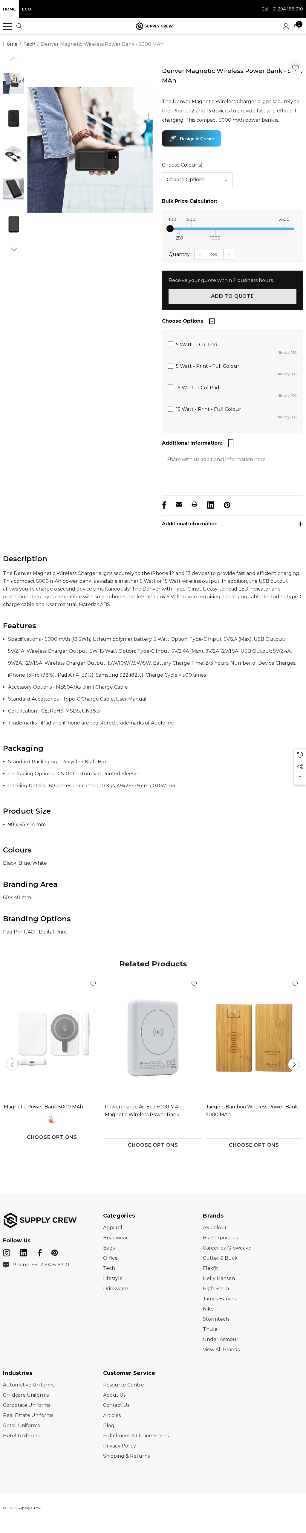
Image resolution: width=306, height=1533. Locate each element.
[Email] (179, 504)
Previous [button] (12, 1064)
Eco (26, 9)
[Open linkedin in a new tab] (24, 1251)
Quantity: (180, 254)
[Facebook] (163, 504)
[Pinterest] (227, 504)
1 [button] (148, 1163)
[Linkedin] (210, 504)
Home (9, 9)
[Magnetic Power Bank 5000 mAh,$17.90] (52, 1038)
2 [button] (158, 1163)
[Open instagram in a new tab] (6, 1251)
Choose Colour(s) (182, 165)
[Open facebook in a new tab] (39, 1251)
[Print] (195, 504)
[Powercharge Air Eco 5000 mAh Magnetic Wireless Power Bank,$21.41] (153, 1038)
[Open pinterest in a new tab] (54, 1251)
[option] (90, 150)
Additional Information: (192, 443)
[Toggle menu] (7, 26)
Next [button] (294, 1064)
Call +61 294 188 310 (282, 9)
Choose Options (52, 1137)
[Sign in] (286, 26)
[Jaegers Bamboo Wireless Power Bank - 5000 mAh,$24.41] (254, 1038)
